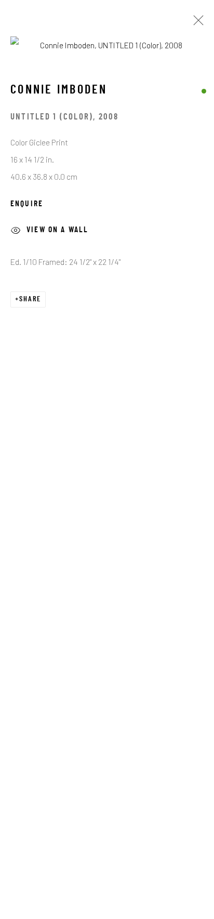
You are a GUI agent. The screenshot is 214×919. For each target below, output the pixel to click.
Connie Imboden (59, 90)
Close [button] (196, 23)
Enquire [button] (26, 204)
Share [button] (30, 299)
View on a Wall (57, 230)
